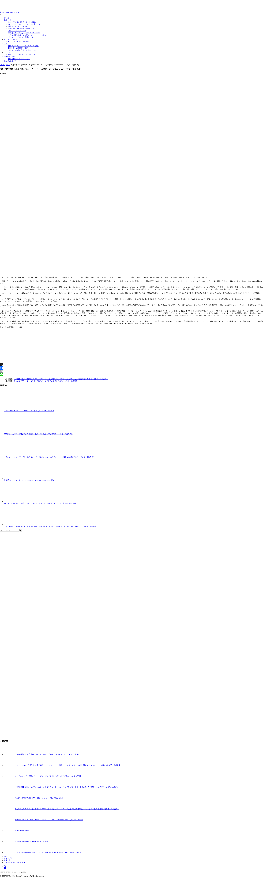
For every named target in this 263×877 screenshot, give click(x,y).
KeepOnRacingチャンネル (13, 61)
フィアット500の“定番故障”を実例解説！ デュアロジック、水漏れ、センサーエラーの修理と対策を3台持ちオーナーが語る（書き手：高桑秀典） (68, 765)
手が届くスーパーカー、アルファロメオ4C (24, 33)
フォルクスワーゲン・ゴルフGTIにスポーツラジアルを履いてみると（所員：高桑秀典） (46, 381)
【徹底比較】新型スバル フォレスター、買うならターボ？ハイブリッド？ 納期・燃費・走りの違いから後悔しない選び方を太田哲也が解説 (66, 787)
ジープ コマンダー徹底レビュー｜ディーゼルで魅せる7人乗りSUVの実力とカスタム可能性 (48, 776)
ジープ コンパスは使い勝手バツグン (21, 37)
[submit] (20, 530)
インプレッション (10, 39)
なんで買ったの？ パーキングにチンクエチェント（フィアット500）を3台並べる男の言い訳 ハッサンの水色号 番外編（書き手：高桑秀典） (67, 809)
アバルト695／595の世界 (17, 31)
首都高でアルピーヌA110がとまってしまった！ (32, 841)
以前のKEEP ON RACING (9, 12)
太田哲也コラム (10, 57)
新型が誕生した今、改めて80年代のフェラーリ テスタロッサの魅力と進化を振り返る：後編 (49, 820)
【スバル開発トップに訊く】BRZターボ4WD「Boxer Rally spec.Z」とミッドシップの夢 (47, 754)
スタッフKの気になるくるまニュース (22, 50)
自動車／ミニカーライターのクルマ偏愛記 (23, 46)
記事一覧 (7, 860)
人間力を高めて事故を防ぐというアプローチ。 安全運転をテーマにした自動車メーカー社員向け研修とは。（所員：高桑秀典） (61, 379)
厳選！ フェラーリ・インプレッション (22, 54)
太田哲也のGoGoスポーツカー (19, 59)
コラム (6, 44)
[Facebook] (131, 368)
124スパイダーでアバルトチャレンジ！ (22, 28)
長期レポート (9, 20)
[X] (131, 364)
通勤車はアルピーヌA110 (17, 26)
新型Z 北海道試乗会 (22, 831)
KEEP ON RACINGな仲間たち (19, 48)
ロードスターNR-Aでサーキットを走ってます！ (26, 24)
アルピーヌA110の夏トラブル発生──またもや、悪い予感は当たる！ (40, 798)
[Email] (131, 371)
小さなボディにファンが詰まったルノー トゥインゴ (27, 35)
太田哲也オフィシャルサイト (14, 862)
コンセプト (8, 858)
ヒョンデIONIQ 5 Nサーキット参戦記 (22, 22)
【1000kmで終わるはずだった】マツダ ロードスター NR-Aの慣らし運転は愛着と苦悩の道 (48, 852)
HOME (6, 18)
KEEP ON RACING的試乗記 (18, 41)
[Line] (131, 374)
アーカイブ (8, 52)
